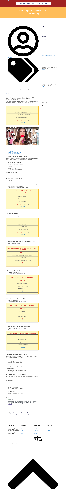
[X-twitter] (40, 440)
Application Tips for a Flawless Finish (14, 153)
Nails (42, 3)
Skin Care (28, 3)
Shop (46, 3)
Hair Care (38, 3)
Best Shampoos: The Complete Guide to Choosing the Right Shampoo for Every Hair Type (50, 51)
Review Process (49, 428)
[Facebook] (35, 437)
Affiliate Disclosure (36, 435)
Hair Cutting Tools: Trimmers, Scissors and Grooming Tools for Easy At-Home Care (50, 85)
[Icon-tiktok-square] (42, 437)
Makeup (33, 3)
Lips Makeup (10, 82)
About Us (24, 3)
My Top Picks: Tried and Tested (13, 151)
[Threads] (37, 440)
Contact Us (35, 428)
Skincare (22, 428)
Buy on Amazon (22, 122)
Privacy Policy (36, 430)
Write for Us (48, 430)
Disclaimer (35, 433)
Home (21, 3)
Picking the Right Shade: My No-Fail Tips (14, 152)
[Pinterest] (37, 437)
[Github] (42, 440)
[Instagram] (35, 440)
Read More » (43, 53)
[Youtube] (40, 437)
